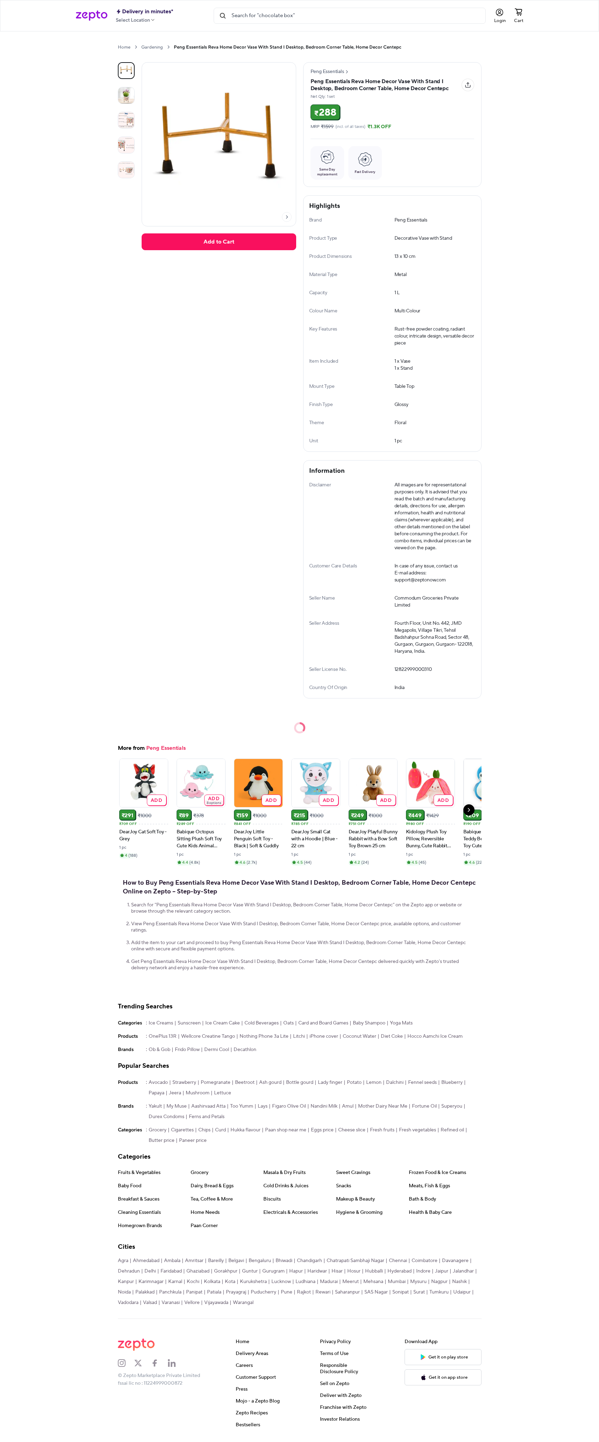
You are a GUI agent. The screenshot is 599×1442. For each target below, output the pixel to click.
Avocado (158, 1082)
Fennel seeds (422, 1082)
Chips (204, 1130)
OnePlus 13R (163, 1036)
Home (124, 47)
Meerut (350, 1281)
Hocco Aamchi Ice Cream (435, 1036)
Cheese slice (351, 1130)
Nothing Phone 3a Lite (264, 1036)
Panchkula (170, 1292)
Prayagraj (236, 1292)
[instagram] (126, 1363)
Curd (220, 1130)
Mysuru (418, 1281)
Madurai (329, 1281)
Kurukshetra (253, 1281)
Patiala (214, 1292)
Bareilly (216, 1261)
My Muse (176, 1106)
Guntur (250, 1271)
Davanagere (455, 1261)
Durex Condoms (166, 1117)
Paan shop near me (285, 1130)
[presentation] (135, 47)
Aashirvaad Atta (208, 1106)
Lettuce (222, 1093)
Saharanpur (347, 1292)
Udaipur (462, 1292)
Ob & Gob (159, 1049)
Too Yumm (241, 1106)
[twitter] (142, 1363)
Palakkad (145, 1292)
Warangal (243, 1302)
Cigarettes (182, 1130)
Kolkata (212, 1281)
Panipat (194, 1292)
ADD (156, 800)
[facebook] (159, 1363)
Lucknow (281, 1281)
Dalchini (395, 1082)
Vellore (192, 1302)
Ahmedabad (146, 1261)
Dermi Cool (216, 1049)
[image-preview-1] (126, 95)
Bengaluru (260, 1261)
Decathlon (245, 1049)
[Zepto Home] (91, 15)
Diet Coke (392, 1036)
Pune (286, 1292)
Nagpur (439, 1281)
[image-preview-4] (126, 169)
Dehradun (129, 1271)
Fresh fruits (382, 1130)
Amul (348, 1106)
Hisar (337, 1271)
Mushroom (197, 1093)
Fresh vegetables (417, 1130)
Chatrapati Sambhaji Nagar (355, 1261)
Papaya (156, 1093)
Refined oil (452, 1130)
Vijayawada (216, 1302)
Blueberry (452, 1082)
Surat (419, 1292)
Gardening (152, 47)
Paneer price (193, 1140)
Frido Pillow (187, 1049)
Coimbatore (424, 1261)
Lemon (373, 1082)
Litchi (299, 1036)
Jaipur (441, 1271)
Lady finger (330, 1082)
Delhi (150, 1271)
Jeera (175, 1093)
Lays (263, 1106)
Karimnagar (151, 1281)
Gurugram (273, 1271)
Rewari (322, 1292)
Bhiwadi (284, 1261)
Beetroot (245, 1082)
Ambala (172, 1261)
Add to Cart (219, 241)
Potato (354, 1082)
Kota (230, 1281)
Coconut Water (359, 1036)
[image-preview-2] (126, 120)
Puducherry (263, 1292)
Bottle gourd (299, 1082)
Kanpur (126, 1281)
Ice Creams (161, 1023)
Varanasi (171, 1302)
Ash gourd (270, 1082)
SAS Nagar (376, 1292)
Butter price (161, 1140)
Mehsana (373, 1281)
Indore (423, 1271)
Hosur (354, 1271)
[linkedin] (176, 1363)
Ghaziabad (197, 1271)
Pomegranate (215, 1082)
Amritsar (194, 1261)
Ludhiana (305, 1281)
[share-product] (468, 85)
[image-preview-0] (126, 70)
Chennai (398, 1261)
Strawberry (184, 1082)
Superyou (451, 1106)
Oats (288, 1023)
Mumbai (397, 1281)
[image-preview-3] (126, 145)
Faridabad (171, 1271)
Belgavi (236, 1261)
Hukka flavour (245, 1130)
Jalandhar (463, 1271)
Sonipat (400, 1292)
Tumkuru (439, 1292)
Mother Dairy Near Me (382, 1106)
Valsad (150, 1302)
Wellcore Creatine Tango (208, 1036)
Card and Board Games (323, 1023)
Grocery (157, 1130)
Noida (124, 1292)
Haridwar (317, 1271)
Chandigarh (309, 1261)
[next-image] (287, 217)
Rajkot (304, 1292)
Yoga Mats (401, 1023)
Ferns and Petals (206, 1117)
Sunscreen (189, 1023)
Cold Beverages (261, 1023)
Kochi (193, 1281)
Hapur (296, 1271)
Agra (123, 1261)
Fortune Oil (424, 1106)
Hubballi (374, 1271)
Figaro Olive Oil (289, 1106)
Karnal (175, 1281)
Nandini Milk (324, 1106)
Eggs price (322, 1130)
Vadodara (128, 1302)
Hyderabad (399, 1271)
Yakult (155, 1106)
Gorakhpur (225, 1271)
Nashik (459, 1281)
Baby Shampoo (369, 1023)
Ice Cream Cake (222, 1023)
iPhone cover (323, 1036)
